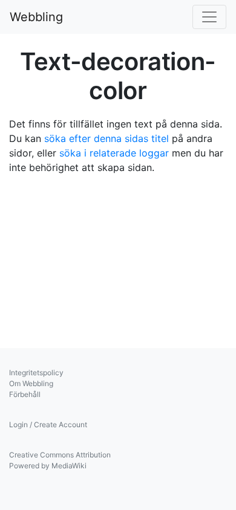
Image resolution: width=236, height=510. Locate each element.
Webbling (36, 17)
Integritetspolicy (36, 372)
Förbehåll (25, 394)
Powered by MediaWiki (48, 465)
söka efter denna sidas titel (106, 138)
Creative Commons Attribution (60, 454)
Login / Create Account (48, 424)
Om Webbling (31, 383)
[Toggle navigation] (209, 17)
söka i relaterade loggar (114, 153)
